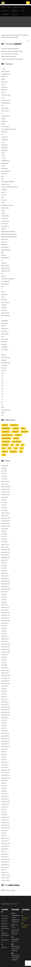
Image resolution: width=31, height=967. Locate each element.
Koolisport (4, 189)
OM (2, 286)
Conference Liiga (5, 95)
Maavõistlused (5, 941)
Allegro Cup (4, 923)
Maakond (3, 229)
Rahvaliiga (4, 310)
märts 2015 (4, 814)
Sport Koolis (4, 339)
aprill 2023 (4, 570)
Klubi (2, 179)
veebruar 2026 (5, 481)
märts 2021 (4, 636)
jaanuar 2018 (4, 736)
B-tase (3, 84)
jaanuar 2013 (4, 856)
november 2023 (5, 552)
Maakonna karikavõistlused (8, 234)
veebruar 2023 (5, 576)
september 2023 (5, 557)
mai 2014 (3, 835)
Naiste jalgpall (5, 265)
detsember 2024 (5, 518)
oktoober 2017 (5, 744)
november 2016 (5, 772)
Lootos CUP (5, 11)
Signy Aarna (4, 323)
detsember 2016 (5, 770)
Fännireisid (4, 132)
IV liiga (3, 158)
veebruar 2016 (5, 796)
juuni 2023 (4, 565)
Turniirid (3, 370)
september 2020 (5, 652)
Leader (3, 210)
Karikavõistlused (5, 171)
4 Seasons (4, 947)
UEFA (2, 407)
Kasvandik (4, 174)
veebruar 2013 (5, 854)
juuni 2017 (4, 754)
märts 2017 (4, 762)
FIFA (2, 134)
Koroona (3, 200)
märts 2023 (4, 573)
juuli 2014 (3, 833)
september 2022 (5, 589)
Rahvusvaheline (5, 315)
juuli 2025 (3, 500)
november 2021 (5, 615)
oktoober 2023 (5, 555)
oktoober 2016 (5, 775)
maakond (15, 431)
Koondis (3, 194)
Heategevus (4, 150)
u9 (22, 445)
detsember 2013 (5, 843)
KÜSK (2, 202)
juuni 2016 (4, 786)
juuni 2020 (4, 660)
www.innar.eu (15, 904)
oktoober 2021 (5, 618)
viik (21, 451)
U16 (2, 389)
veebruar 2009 (5, 877)
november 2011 (5, 864)
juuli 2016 (3, 783)
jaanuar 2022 (4, 610)
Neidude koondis (6, 271)
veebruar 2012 (5, 862)
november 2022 (5, 583)
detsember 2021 (5, 612)
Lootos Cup (4, 916)
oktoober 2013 (5, 846)
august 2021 (4, 623)
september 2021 (5, 620)
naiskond (18, 435)
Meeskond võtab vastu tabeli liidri (10, 48)
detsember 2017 (5, 738)
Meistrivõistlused (6, 250)
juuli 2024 (3, 531)
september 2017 (5, 746)
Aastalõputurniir (5, 74)
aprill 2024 (4, 539)
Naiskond (4, 263)
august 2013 (4, 849)
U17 (2, 391)
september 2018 (5, 715)
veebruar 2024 (5, 544)
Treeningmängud (6, 362)
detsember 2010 (5, 875)
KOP (2, 197)
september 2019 (5, 683)
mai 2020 (3, 662)
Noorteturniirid (5, 284)
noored (16, 438)
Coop (2, 97)
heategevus (14, 425)
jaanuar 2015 (4, 820)
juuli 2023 (3, 562)
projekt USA (6, 441)
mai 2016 (3, 788)
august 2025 (4, 497)
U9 (2, 404)
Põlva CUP (4, 299)
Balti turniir (4, 87)
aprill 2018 (4, 728)
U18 (2, 394)
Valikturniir (13, 451)
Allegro (3, 79)
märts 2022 (4, 604)
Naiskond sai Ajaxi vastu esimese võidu (12, 51)
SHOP (22, 11)
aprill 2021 (4, 633)
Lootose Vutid (5, 221)
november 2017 (5, 741)
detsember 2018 (5, 707)
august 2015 (4, 807)
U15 (2, 386)
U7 (2, 399)
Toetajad (14, 14)
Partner (3, 292)
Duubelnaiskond (5, 103)
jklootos (15, 428)
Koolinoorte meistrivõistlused (9, 187)
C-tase (3, 92)
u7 (12, 445)
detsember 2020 (5, 644)
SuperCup (4, 344)
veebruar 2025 (5, 513)
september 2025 (5, 494)
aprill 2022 (4, 602)
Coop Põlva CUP (5, 100)
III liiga (3, 155)
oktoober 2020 (5, 649)
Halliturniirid (4, 145)
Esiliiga (3, 124)
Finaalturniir (4, 137)
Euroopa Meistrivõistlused (8, 129)
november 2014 (5, 822)
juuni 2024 (4, 534)
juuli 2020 (3, 657)
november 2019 (5, 678)
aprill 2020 (4, 665)
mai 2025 (3, 505)
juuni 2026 (4, 471)
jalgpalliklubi (6, 428)
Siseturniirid (4, 328)
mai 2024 (3, 536)
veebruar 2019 (5, 702)
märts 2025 (4, 510)
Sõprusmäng (5, 334)
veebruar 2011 (5, 872)
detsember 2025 (5, 486)
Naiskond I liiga (6, 7)
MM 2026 (3, 255)
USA (2, 415)
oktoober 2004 (5, 880)
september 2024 (5, 526)
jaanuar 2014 (4, 841)
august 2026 (4, 465)
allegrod (5, 425)
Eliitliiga (3, 118)
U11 (2, 376)
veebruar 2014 (5, 838)
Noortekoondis (5, 281)
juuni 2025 (4, 502)
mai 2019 (3, 694)
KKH (2, 176)
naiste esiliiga (6, 438)
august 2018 (4, 717)
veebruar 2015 (5, 817)
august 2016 (4, 780)
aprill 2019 (4, 696)
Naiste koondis (5, 268)
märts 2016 (4, 793)
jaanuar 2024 (4, 547)
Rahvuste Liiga (5, 313)
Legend (3, 213)
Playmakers (4, 294)
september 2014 (5, 828)
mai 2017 (3, 757)
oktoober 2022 (5, 586)
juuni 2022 (4, 597)
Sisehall (3, 326)
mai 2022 (3, 599)
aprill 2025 (4, 507)
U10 (2, 373)
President (3, 305)
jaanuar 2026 (4, 484)
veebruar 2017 (5, 765)
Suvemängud (5, 349)
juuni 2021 (4, 628)
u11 (10, 448)
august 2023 (4, 560)
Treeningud (14, 11)
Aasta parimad (5, 71)
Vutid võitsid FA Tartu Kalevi (8, 56)
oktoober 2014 (5, 825)
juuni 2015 (4, 812)
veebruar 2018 (5, 733)
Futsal (3, 142)
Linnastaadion (5, 215)
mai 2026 (3, 473)
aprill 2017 (4, 759)
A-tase (3, 69)
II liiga (3, 153)
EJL (2, 113)
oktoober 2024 (5, 523)
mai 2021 (3, 631)
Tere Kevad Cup (5, 357)
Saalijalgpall (4, 320)
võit (4, 455)
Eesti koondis (5, 111)
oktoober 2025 (5, 492)
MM (2, 252)
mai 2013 (3, 851)
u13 (15, 448)
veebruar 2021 (5, 639)
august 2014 (4, 830)
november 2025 (5, 489)
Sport (2, 336)
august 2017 (4, 749)
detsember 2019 (5, 675)
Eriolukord (4, 121)
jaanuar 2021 (4, 641)
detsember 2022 (5, 581)
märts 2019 (4, 699)
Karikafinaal (4, 168)
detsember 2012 (5, 859)
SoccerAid (4, 331)
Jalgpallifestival (5, 160)
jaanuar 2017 (4, 767)
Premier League (5, 302)
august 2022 (4, 591)
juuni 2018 (4, 723)
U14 (2, 383)
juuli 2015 (3, 809)
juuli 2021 (3, 625)
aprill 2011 (4, 870)
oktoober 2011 (5, 867)
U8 (2, 402)
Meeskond (4, 242)
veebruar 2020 (5, 670)
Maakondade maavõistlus (8, 231)
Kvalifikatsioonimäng (7, 205)
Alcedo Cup (4, 76)
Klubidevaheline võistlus (7, 181)
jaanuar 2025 (4, 515)
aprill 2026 (4, 476)
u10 (4, 448)
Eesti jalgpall (4, 108)
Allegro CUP (4, 82)
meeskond (24, 431)
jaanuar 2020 (4, 673)
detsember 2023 (5, 549)
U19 (2, 397)
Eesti (2, 105)
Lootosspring (5, 226)
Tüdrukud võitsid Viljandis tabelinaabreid (12, 59)
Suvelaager (4, 347)
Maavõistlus (4, 239)
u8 (17, 445)
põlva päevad (16, 441)
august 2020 (4, 654)
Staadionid (4, 341)
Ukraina (5, 451)
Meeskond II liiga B (18, 7)
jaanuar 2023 (4, 578)
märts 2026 (4, 479)
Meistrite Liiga (5, 247)
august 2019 (4, 686)
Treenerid (5, 445)
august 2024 (4, 528)
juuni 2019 (4, 691)
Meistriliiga (4, 244)
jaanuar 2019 (4, 704)
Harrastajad (4, 147)
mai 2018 (3, 725)
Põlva (2, 297)
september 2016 (5, 778)
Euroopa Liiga (5, 126)
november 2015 (5, 801)
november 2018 (5, 709)
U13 (2, 381)
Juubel (3, 166)
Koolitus (3, 192)
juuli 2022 (3, 594)
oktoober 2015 (5, 804)
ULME (2, 412)
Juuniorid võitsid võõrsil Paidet (9, 54)
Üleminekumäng (5, 410)
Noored (3, 276)
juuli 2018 (3, 720)
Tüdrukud (3, 368)
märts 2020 (4, 667)
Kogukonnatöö (5, 184)
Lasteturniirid (4, 208)
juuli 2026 (3, 468)
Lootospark (5, 14)
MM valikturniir (5, 257)
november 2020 (5, 646)
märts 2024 (4, 541)
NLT (2, 273)
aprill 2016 (4, 791)
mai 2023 (3, 568)
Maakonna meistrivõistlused (9, 236)
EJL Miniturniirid (5, 116)
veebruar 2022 (5, 607)
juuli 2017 (3, 751)
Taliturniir (3, 355)
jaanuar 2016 (4, 799)
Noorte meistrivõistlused (8, 278)
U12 (2, 378)
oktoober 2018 (5, 712)
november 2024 (5, 521)
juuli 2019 (3, 688)
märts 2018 (4, 730)
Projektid (3, 307)
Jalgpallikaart (4, 163)
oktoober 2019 (5, 681)
